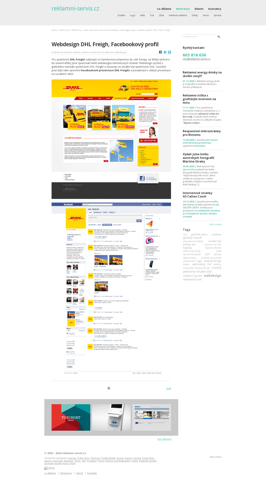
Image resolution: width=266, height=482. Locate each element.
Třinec (77, 460)
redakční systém (192, 275)
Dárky (195, 15)
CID (185, 234)
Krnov (66, 463)
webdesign (212, 275)
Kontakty (214, 9)
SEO (207, 254)
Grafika (121, 15)
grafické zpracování (211, 257)
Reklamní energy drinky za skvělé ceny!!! (202, 74)
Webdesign (121, 52)
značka (216, 268)
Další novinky (215, 224)
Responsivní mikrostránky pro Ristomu (202, 133)
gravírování (189, 261)
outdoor (216, 234)
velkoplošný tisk (192, 279)
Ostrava (72, 458)
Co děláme (164, 9)
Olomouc (95, 458)
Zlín (84, 460)
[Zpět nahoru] (108, 388)
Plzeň (72, 463)
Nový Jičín (58, 460)
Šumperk (49, 463)
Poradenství (107, 52)
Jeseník (58, 463)
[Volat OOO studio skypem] (169, 52)
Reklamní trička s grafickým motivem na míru (199, 98)
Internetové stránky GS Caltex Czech (197, 195)
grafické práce (199, 234)
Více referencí (164, 439)
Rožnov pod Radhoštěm (118, 460)
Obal (161, 15)
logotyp (187, 247)
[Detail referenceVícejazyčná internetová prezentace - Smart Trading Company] (151, 417)
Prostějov (92, 460)
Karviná (137, 458)
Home (55, 30)
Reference (183, 9)
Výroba (217, 15)
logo (199, 261)
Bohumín (68, 460)
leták (218, 251)
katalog (217, 264)
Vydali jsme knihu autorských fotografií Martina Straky (198, 157)
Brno (86, 458)
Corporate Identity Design (196, 268)
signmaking (198, 264)
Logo (132, 15)
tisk (209, 264)
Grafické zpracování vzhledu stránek (70, 52)
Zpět (168, 388)
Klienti (199, 9)
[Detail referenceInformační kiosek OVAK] (111, 417)
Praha (80, 458)
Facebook (95, 52)
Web (142, 15)
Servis (206, 15)
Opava (120, 458)
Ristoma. (201, 145)
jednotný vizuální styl (197, 271)
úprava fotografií (192, 254)
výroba (217, 254)
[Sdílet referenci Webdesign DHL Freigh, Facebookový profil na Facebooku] (160, 52)
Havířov (48, 460)
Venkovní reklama (178, 15)
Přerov (101, 460)
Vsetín (135, 460)
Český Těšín (148, 458)
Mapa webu (216, 456)
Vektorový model (192, 251)
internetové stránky (193, 241)
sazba (186, 264)
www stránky (189, 257)
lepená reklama (213, 247)
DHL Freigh (164, 30)
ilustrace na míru (212, 244)
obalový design (212, 261)
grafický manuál (192, 237)
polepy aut (189, 244)
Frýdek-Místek (108, 458)
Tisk (152, 15)
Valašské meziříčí (148, 460)
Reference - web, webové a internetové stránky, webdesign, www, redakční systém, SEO (114, 30)
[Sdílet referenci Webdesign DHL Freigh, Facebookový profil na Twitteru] (165, 52)
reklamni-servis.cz (75, 8)
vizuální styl (214, 241)
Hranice (128, 458)
